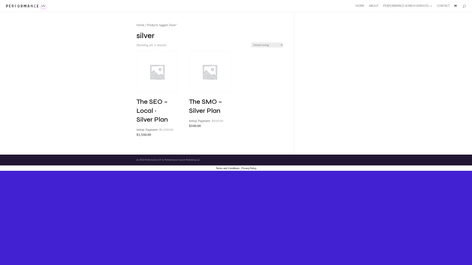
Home (359, 6)
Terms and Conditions (228, 168)
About (374, 6)
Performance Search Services (406, 6)
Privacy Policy (249, 168)
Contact (443, 6)
